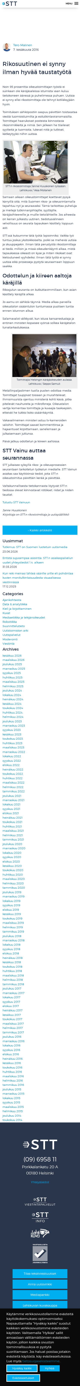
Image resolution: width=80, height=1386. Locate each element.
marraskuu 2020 (14, 848)
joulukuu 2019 (12, 892)
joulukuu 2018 (12, 936)
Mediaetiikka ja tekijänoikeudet (24, 617)
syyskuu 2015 (11, 1102)
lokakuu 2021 (11, 804)
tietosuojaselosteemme (41, 1361)
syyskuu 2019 (11, 905)
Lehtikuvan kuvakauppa (40, 1305)
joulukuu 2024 (12, 690)
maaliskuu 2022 (14, 782)
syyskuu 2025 (12, 673)
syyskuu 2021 (11, 809)
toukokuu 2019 (12, 918)
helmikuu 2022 (13, 787)
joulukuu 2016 (12, 1036)
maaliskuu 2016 (13, 1076)
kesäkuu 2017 (12, 1014)
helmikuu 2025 (13, 686)
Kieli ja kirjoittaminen (17, 608)
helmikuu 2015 (13, 1111)
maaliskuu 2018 (13, 975)
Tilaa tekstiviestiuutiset (40, 1273)
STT (9, 4)
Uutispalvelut (11, 634)
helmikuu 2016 (13, 1080)
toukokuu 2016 (12, 1067)
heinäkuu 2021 (13, 817)
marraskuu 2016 (14, 1041)
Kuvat (6, 613)
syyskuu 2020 (12, 857)
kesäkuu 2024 (12, 703)
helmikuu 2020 (13, 883)
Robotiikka (10, 621)
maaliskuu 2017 (13, 1023)
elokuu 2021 (11, 813)
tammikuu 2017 (13, 1032)
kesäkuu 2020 (12, 865)
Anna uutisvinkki (40, 1284)
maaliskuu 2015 (13, 1107)
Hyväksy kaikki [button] (22, 1368)
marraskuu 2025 (14, 668)
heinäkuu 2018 (13, 958)
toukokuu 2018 (12, 966)
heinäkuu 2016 (13, 1058)
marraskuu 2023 (14, 725)
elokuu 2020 (11, 861)
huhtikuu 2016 (12, 1071)
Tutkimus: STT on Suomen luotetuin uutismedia (35, 547)
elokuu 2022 (11, 765)
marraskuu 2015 (13, 1093)
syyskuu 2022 (12, 760)
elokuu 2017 (11, 1006)
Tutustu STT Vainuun (16, 502)
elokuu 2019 (11, 909)
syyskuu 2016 (11, 1050)
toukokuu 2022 (13, 773)
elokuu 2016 (11, 1054)
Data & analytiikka (15, 604)
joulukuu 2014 (12, 1115)
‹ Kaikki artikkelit (40, 530)
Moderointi (10, 639)
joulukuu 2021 (12, 795)
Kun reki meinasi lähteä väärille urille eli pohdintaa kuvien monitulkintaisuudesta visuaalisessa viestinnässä (38, 578)
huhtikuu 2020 (13, 874)
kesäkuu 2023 (12, 734)
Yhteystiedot (40, 1182)
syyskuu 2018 (11, 949)
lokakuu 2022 (12, 756)
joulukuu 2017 (12, 988)
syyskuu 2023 (12, 730)
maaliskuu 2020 (14, 879)
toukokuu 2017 (12, 1019)
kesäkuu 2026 (12, 655)
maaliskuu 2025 (13, 681)
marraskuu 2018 (14, 940)
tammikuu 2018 (13, 984)
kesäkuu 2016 (12, 1063)
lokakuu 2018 (11, 944)
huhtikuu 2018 (12, 971)
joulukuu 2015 (12, 1089)
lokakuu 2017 (11, 997)
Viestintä (9, 643)
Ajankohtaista (12, 600)
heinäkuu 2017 (12, 1010)
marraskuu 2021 (14, 800)
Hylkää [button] (49, 1368)
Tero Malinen (22, 45)
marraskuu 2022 (14, 752)
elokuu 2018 (11, 953)
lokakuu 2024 (12, 695)
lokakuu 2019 (11, 901)
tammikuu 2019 (13, 931)
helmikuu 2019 (13, 927)
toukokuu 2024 (13, 708)
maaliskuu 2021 (13, 830)
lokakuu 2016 (11, 1045)
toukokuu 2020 (13, 870)
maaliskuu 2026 (14, 660)
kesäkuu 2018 (12, 962)
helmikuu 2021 (13, 835)
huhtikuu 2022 (13, 778)
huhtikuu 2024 (13, 712)
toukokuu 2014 (12, 1120)
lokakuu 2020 (12, 852)
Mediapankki (40, 1295)
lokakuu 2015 (11, 1098)
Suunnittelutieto (14, 626)
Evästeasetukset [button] (23, 1378)
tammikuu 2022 (14, 791)
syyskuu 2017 (11, 1001)
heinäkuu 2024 (13, 699)
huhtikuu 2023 (12, 743)
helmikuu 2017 (13, 1028)
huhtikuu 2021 (12, 826)
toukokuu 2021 (12, 822)
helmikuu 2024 (13, 716)
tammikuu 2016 (13, 1084)
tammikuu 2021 (13, 839)
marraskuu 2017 (13, 993)
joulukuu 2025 (12, 664)
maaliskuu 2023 (13, 747)
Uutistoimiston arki (15, 630)
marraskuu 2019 (14, 896)
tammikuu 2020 (14, 887)
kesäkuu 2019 (12, 914)
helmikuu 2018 (13, 979)
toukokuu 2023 (13, 738)
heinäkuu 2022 (13, 769)
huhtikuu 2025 (12, 677)
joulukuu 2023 (12, 721)
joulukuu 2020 (12, 844)
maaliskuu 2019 (13, 922)
